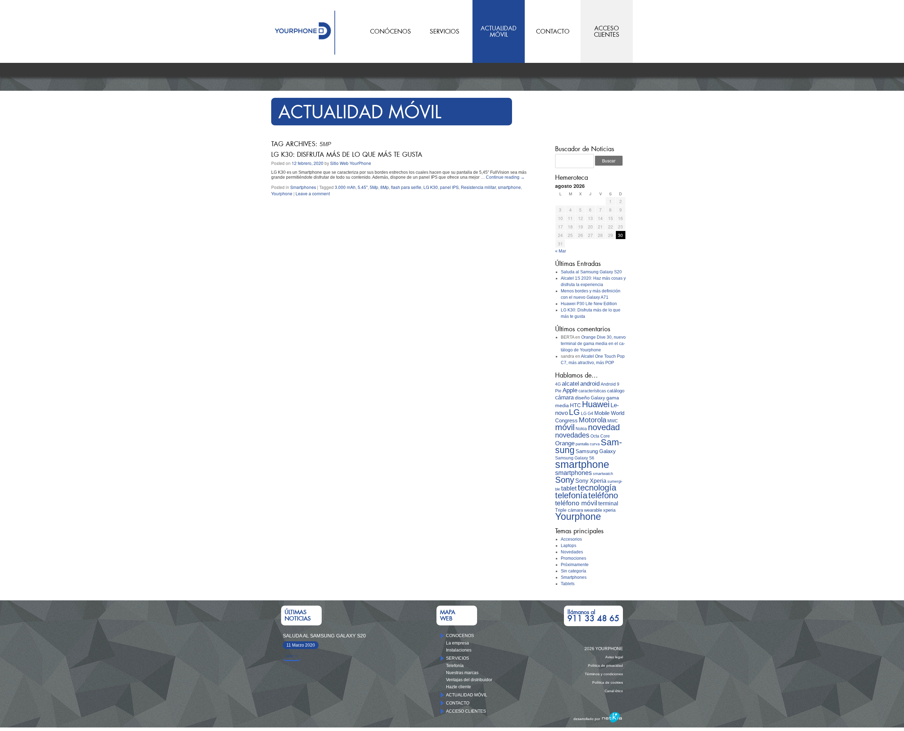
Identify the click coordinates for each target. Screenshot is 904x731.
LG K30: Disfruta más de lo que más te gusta (346, 154)
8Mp (384, 187)
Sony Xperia (590, 481)
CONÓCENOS (390, 31)
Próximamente (575, 564)
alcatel (570, 383)
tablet (569, 488)
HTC (575, 405)
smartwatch (603, 473)
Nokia (581, 428)
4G (558, 384)
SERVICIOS (444, 31)
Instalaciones (458, 650)
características (592, 390)
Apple (570, 390)
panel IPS (449, 187)
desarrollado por (586, 719)
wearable (593, 510)
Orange (565, 443)
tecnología (597, 487)
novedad (604, 427)
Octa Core (600, 436)
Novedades (572, 551)
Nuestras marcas (462, 672)
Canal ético (614, 691)
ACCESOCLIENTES (606, 31)
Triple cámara (569, 510)
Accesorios (571, 539)
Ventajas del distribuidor (469, 679)
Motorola (592, 420)
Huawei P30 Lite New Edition (589, 303)
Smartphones (303, 187)
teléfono (603, 495)
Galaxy (598, 397)
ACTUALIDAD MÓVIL (466, 695)
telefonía (571, 495)
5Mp (374, 187)
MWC (612, 420)
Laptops (568, 545)
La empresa (457, 643)
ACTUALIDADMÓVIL (499, 31)
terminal (608, 503)
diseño (582, 397)
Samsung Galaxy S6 (574, 458)
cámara (564, 397)
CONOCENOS (460, 635)
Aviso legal (614, 657)
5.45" (363, 187)
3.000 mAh (345, 187)
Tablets (568, 583)
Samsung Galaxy (596, 451)
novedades (572, 435)
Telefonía (455, 665)
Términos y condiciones (604, 674)
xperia (609, 510)
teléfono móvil (576, 503)
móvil (565, 427)
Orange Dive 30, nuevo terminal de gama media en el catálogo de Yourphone (593, 343)
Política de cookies (607, 682)
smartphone (509, 187)
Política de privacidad (605, 665)
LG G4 (587, 413)
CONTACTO (553, 31)
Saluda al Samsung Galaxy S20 (591, 271)
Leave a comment (313, 193)
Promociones (573, 558)
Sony (564, 480)
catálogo (615, 390)
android (590, 383)
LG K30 (430, 187)
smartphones (573, 472)
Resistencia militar (478, 187)
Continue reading (505, 177)
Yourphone (281, 193)
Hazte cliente (458, 686)
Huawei (595, 404)
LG (574, 412)
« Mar (560, 251)
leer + (291, 656)
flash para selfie (406, 187)
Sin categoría (573, 571)
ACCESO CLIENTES (466, 711)
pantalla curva (588, 444)
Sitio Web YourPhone (350, 163)
